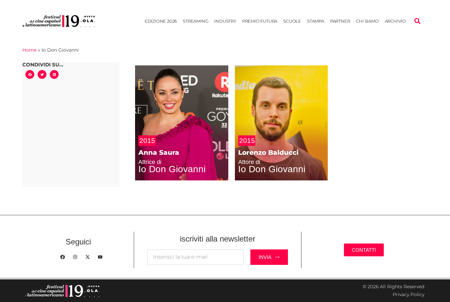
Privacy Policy (408, 294)
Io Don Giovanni (172, 169)
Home (29, 50)
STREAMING (195, 21)
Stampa (315, 21)
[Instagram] (75, 257)
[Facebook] (62, 257)
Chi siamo (367, 21)
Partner (340, 21)
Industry (225, 21)
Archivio (395, 21)
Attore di (249, 162)
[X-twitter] (87, 257)
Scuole (292, 21)
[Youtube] (100, 257)
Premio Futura (259, 21)
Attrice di (149, 162)
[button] (417, 20)
